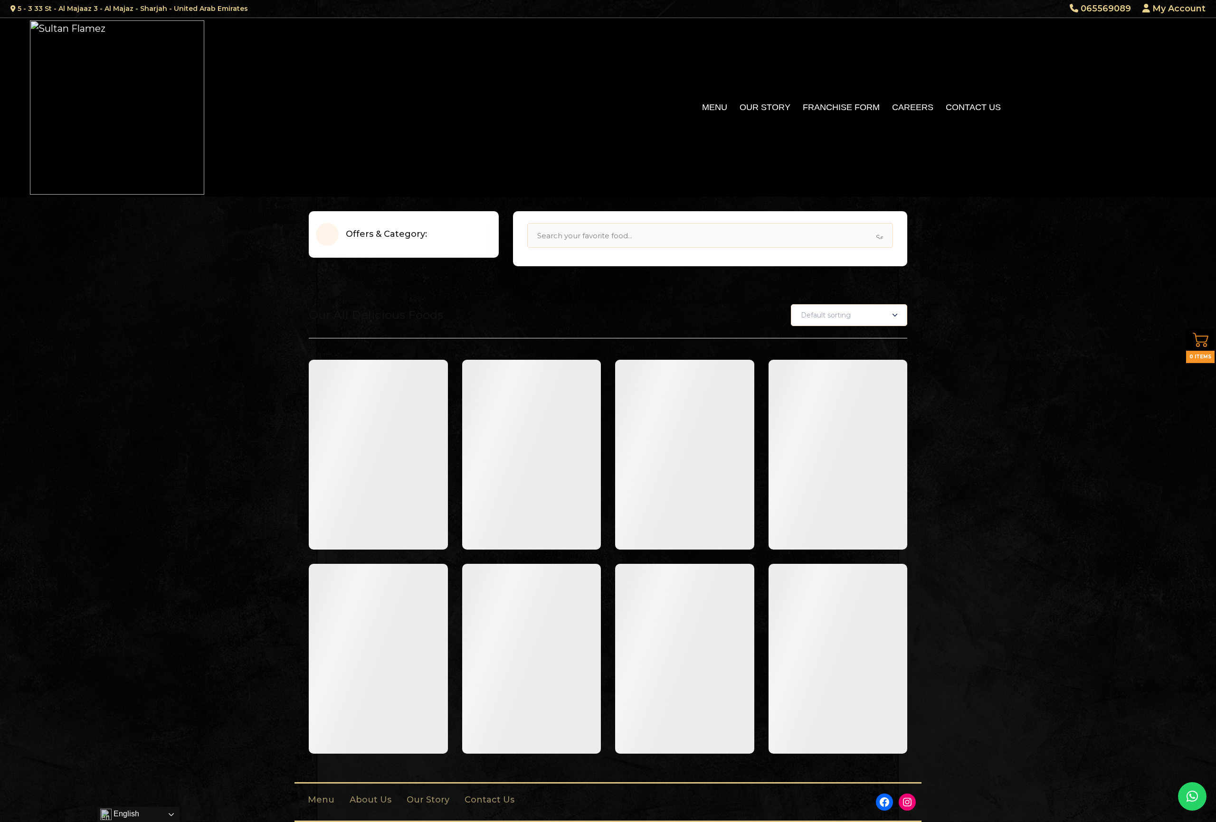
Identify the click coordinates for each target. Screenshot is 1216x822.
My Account (1178, 8)
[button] (1192, 796)
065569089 (1104, 8)
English (125, 814)
